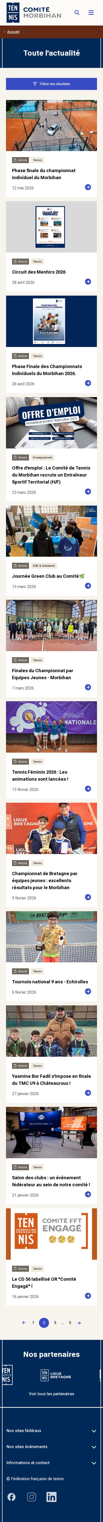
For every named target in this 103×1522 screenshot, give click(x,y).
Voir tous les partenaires (51, 1393)
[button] (91, 13)
